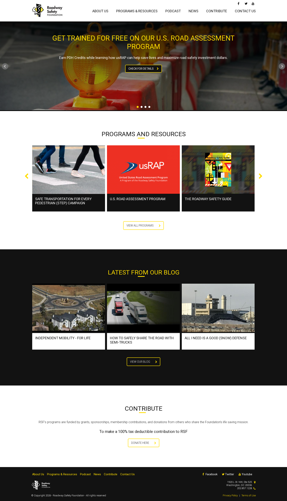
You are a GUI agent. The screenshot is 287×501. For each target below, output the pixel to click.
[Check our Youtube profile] (253, 3)
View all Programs (140, 225)
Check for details (141, 68)
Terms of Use (249, 495)
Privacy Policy (230, 495)
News (193, 11)
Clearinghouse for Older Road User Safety (217, 201)
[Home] (48, 10)
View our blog (140, 361)
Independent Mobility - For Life (63, 338)
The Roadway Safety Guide (133, 199)
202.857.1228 (244, 488)
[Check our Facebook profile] (239, 3)
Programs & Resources (137, 11)
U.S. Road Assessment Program (63, 199)
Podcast (173, 11)
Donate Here (140, 442)
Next (282, 66)
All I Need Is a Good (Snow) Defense (216, 338)
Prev (5, 66)
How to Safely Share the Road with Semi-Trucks (142, 340)
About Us (100, 11)
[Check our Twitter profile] (246, 3)
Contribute (216, 11)
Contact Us (245, 11)
